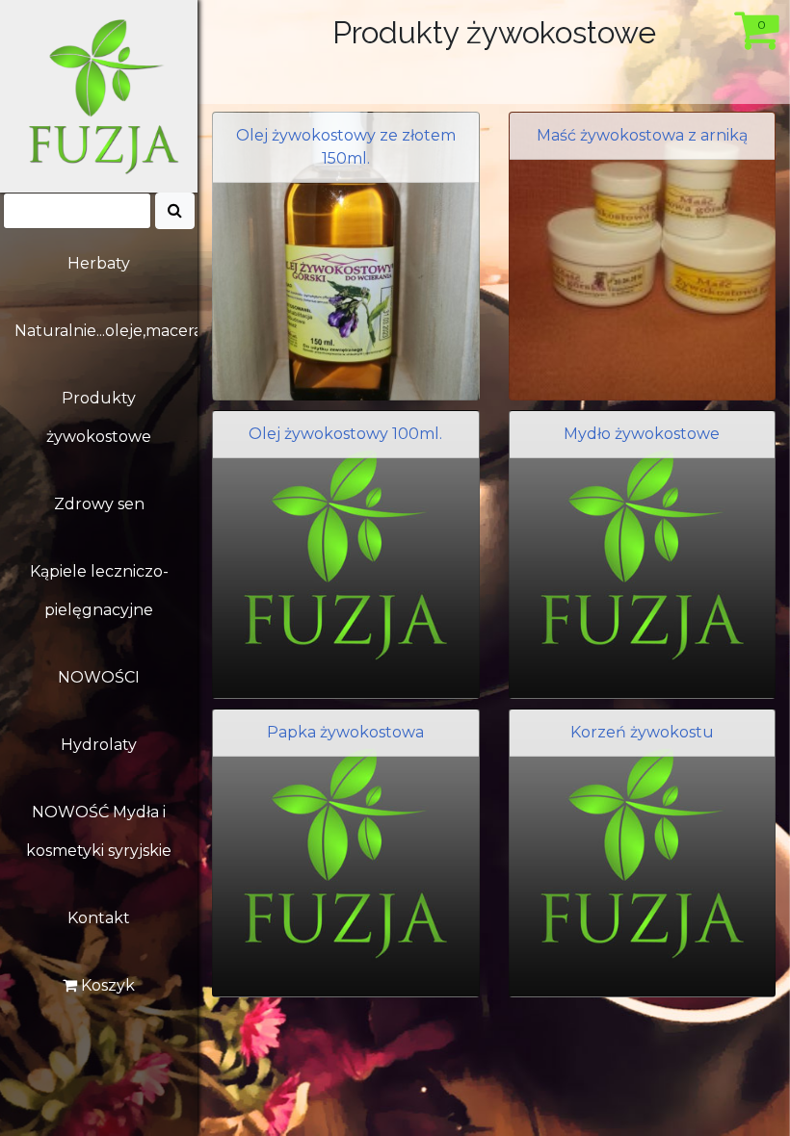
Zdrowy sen (99, 504)
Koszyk (106, 985)
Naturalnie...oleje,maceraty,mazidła (106, 331)
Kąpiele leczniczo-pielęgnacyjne (99, 590)
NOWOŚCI (99, 677)
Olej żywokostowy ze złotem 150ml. (346, 147)
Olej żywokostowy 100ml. (345, 434)
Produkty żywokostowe (98, 417)
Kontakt (98, 918)
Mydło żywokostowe (642, 434)
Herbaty (98, 263)
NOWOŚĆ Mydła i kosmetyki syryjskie (98, 831)
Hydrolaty (99, 745)
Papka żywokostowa (345, 732)
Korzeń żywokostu (642, 732)
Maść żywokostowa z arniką (642, 135)
